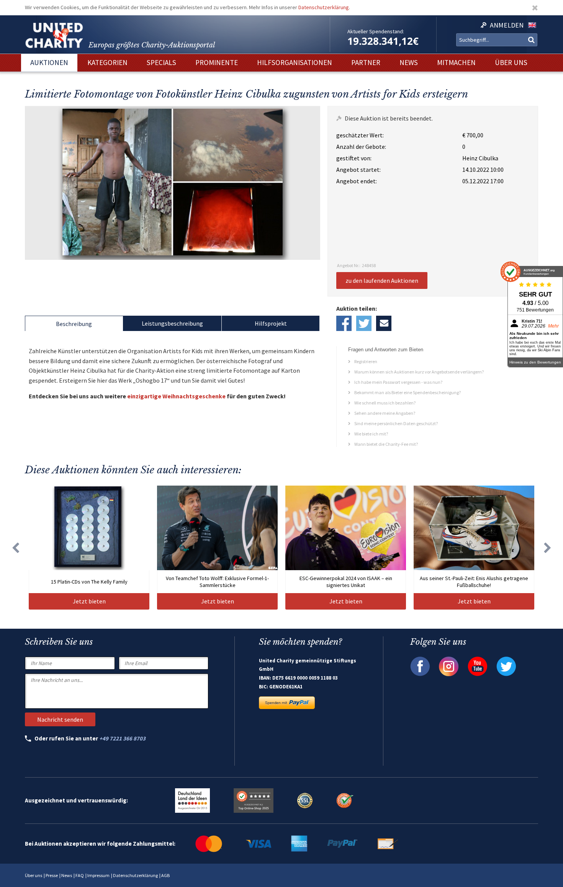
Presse (52, 875)
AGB (165, 875)
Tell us (383, 323)
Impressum (98, 875)
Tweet (364, 323)
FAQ (79, 875)
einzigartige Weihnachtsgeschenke (176, 396)
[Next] (548, 547)
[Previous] (15, 547)
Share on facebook (344, 323)
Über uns (33, 875)
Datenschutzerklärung (323, 7)
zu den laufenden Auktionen (381, 280)
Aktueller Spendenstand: (375, 31)
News (66, 875)
